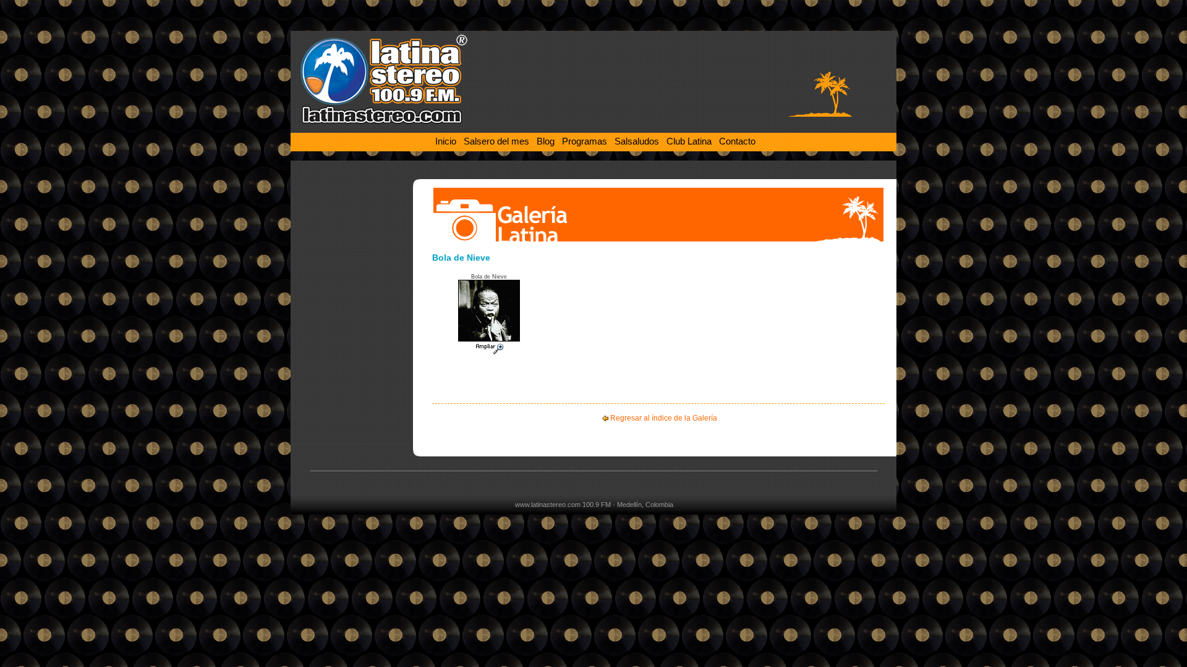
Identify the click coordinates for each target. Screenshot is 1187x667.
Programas (584, 141)
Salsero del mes (496, 141)
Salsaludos (637, 141)
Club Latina (689, 141)
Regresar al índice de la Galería (663, 418)
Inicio (445, 141)
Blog (546, 141)
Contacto (737, 141)
